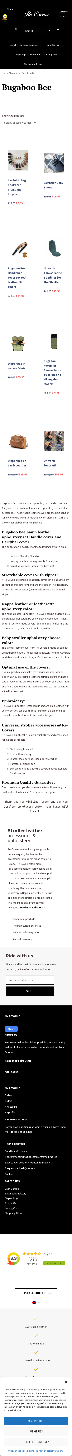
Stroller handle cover (34, 64)
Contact (9, 1174)
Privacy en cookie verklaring (20, 1450)
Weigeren (36, 1431)
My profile (10, 1112)
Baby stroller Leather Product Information (27, 1162)
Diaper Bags (20, 54)
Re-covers (7, 787)
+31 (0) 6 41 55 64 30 (20, 1132)
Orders (8, 1095)
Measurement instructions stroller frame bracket (31, 1156)
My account (11, 1106)
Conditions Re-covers (16, 1151)
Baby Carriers (12, 1188)
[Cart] (58, 30)
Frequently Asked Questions (20, 1168)
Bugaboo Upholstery (29, 44)
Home (5, 73)
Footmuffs (35, 54)
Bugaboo (15, 73)
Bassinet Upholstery (15, 1193)
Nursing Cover (51, 54)
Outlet (13, 44)
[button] (66, 1382)
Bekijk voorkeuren (36, 1442)
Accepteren (36, 1421)
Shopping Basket (14, 1213)
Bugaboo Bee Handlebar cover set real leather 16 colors (17, 278)
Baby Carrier (53, 44)
